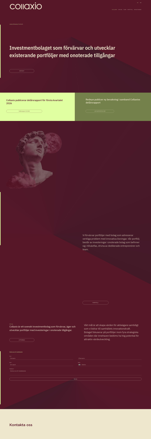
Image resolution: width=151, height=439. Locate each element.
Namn (10, 356)
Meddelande (11, 368)
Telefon (79, 362)
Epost (10, 362)
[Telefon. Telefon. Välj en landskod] (80, 364)
